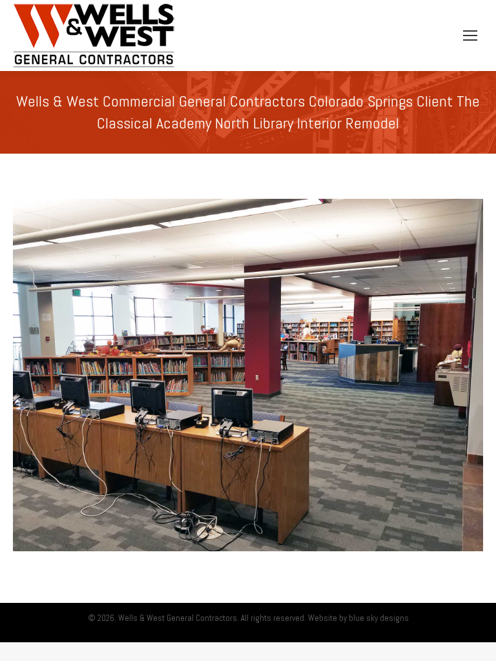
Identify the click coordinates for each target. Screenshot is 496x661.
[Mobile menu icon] (470, 35)
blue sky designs (379, 618)
